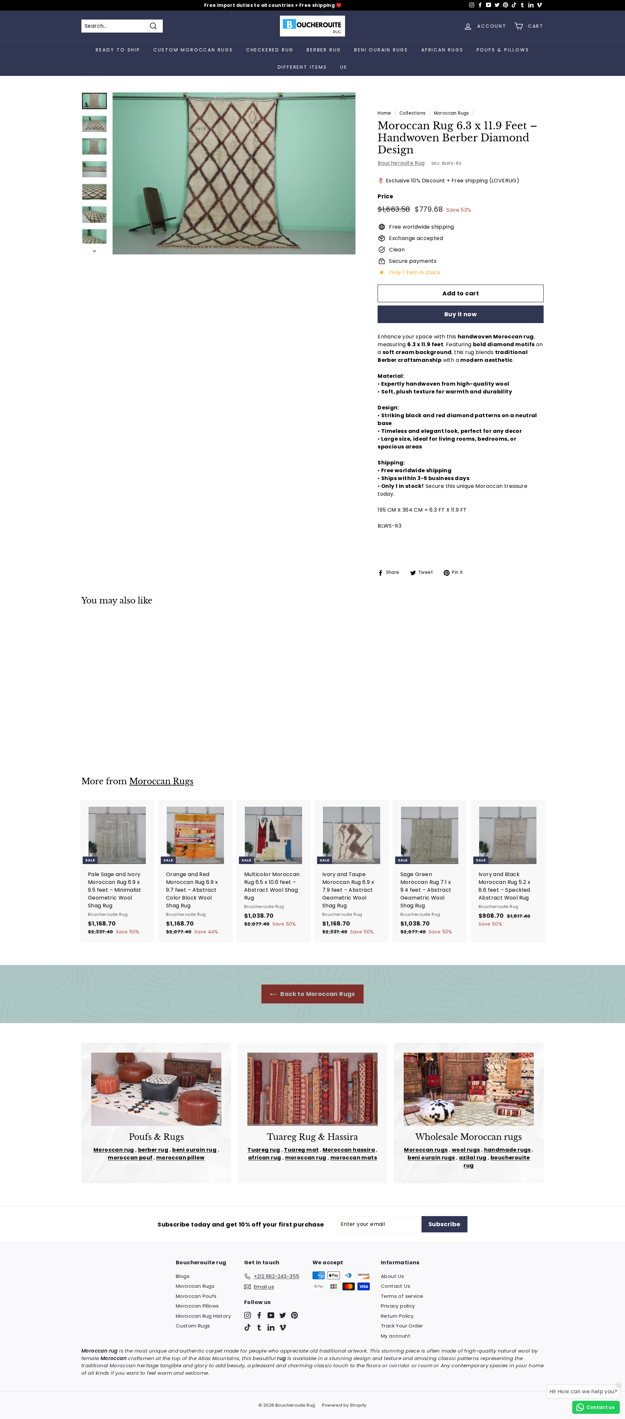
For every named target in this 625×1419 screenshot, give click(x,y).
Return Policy (397, 1316)
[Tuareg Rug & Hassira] (312, 1089)
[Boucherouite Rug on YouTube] (271, 1315)
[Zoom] (234, 173)
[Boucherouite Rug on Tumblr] (259, 1327)
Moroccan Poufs (196, 1296)
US (344, 67)
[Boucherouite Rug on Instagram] (247, 1315)
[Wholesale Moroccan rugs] (469, 1089)
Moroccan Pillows (197, 1305)
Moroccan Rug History (203, 1316)
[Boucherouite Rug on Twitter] (282, 1315)
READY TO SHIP (118, 50)
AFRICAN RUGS (442, 50)
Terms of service (402, 1296)
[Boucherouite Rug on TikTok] (247, 1327)
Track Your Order (402, 1325)
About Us (392, 1276)
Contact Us (395, 1286)
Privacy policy (398, 1305)
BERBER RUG (324, 50)
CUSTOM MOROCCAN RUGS (193, 50)
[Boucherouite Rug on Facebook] (259, 1315)
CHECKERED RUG (270, 50)
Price (385, 196)
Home (384, 113)
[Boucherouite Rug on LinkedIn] (271, 1327)
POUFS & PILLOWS (503, 50)
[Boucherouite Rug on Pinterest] (294, 1315)
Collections (412, 113)
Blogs (182, 1276)
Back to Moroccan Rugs (317, 994)
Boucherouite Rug (401, 163)
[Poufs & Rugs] (156, 1089)
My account (395, 1335)
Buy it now (460, 314)
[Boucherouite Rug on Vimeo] (282, 1327)
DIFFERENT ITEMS (302, 67)
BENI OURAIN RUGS (381, 50)
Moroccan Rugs (451, 113)
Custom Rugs (193, 1325)
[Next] (94, 249)
